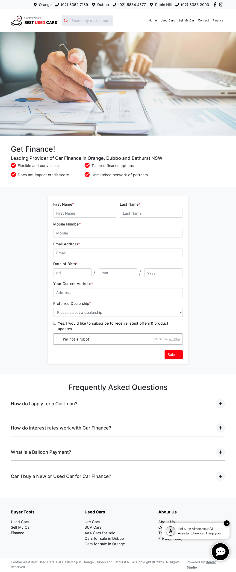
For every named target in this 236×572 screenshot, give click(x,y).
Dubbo (103, 4)
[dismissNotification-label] (227, 523)
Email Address (66, 244)
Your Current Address (73, 283)
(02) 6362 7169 (74, 4)
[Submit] (66, 20)
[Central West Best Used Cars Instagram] (222, 4)
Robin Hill (163, 4)
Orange (45, 4)
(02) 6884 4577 (132, 4)
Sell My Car (186, 20)
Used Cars (167, 20)
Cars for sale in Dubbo (104, 538)
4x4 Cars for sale (100, 533)
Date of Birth (65, 263)
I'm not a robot (76, 339)
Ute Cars (92, 521)
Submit (174, 354)
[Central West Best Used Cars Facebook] (216, 4)
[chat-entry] (220, 551)
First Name (63, 204)
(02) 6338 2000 (195, 4)
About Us (166, 521)
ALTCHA (174, 339)
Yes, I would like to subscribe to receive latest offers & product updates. (113, 326)
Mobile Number (67, 224)
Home (153, 20)
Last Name (130, 204)
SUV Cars (93, 527)
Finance (218, 20)
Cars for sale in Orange (105, 544)
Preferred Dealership (72, 303)
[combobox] (87, 20)
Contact (203, 20)
